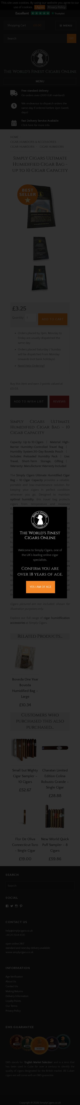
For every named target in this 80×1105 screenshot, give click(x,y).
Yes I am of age (40, 587)
